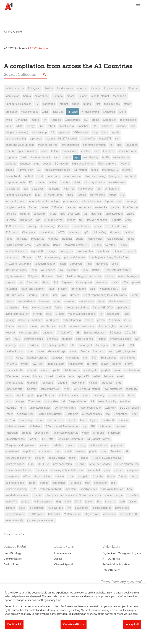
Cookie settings (73, 624)
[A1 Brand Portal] (7, 6)
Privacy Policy (40, 260)
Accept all (132, 624)
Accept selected (98, 382)
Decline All (14, 624)
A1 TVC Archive (14, 48)
